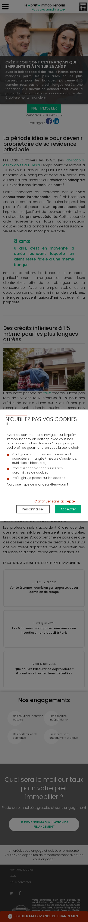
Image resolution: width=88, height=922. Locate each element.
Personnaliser (33, 509)
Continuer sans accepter (55, 501)
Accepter (68, 509)
